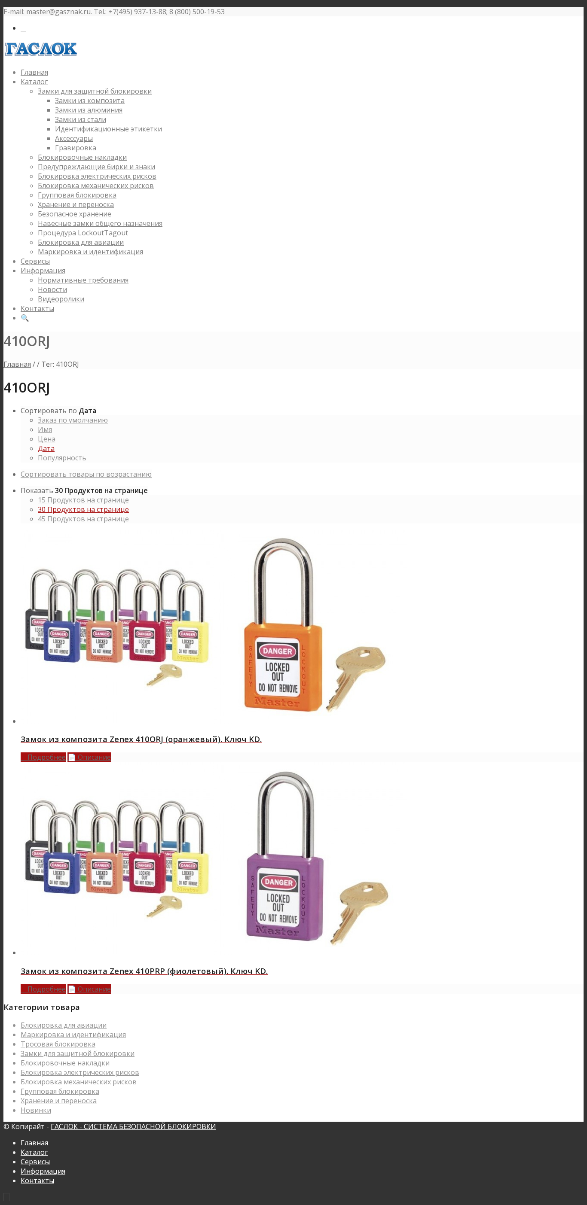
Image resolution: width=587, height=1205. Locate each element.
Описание (89, 757)
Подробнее (43, 757)
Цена (46, 439)
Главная (34, 72)
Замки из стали (80, 119)
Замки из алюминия (88, 110)
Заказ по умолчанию (73, 420)
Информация (43, 270)
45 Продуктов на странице (83, 518)
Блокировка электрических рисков (97, 176)
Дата (46, 448)
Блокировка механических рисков (96, 185)
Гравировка (75, 147)
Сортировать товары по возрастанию (86, 474)
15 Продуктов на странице (83, 500)
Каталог (34, 81)
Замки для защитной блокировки (95, 91)
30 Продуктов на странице (83, 509)
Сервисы (35, 261)
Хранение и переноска (76, 204)
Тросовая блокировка (58, 1044)
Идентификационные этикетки (108, 129)
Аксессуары (74, 138)
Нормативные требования (83, 280)
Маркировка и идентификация (90, 251)
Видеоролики (61, 299)
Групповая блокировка (77, 195)
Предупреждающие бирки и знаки (96, 166)
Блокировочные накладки (82, 157)
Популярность (62, 458)
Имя (45, 429)
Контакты (37, 308)
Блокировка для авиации (81, 242)
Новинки (36, 1110)
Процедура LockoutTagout (83, 232)
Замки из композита (90, 100)
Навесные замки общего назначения (100, 223)
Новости (52, 289)
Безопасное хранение (74, 214)
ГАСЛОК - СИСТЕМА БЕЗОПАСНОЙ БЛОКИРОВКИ (133, 1126)
